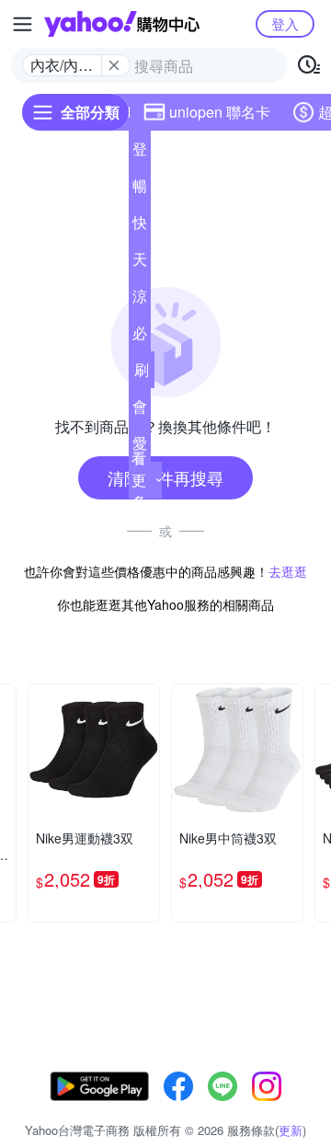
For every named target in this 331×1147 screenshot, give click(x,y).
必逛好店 (139, 336)
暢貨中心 (139, 189)
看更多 (138, 479)
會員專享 (139, 410)
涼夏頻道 (139, 300)
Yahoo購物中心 (122, 24)
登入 (285, 23)
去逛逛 (287, 571)
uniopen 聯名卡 (219, 111)
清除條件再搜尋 (165, 477)
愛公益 (139, 447)
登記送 (139, 152)
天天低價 (139, 263)
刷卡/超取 (141, 373)
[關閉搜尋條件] (114, 65)
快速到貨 (139, 226)
